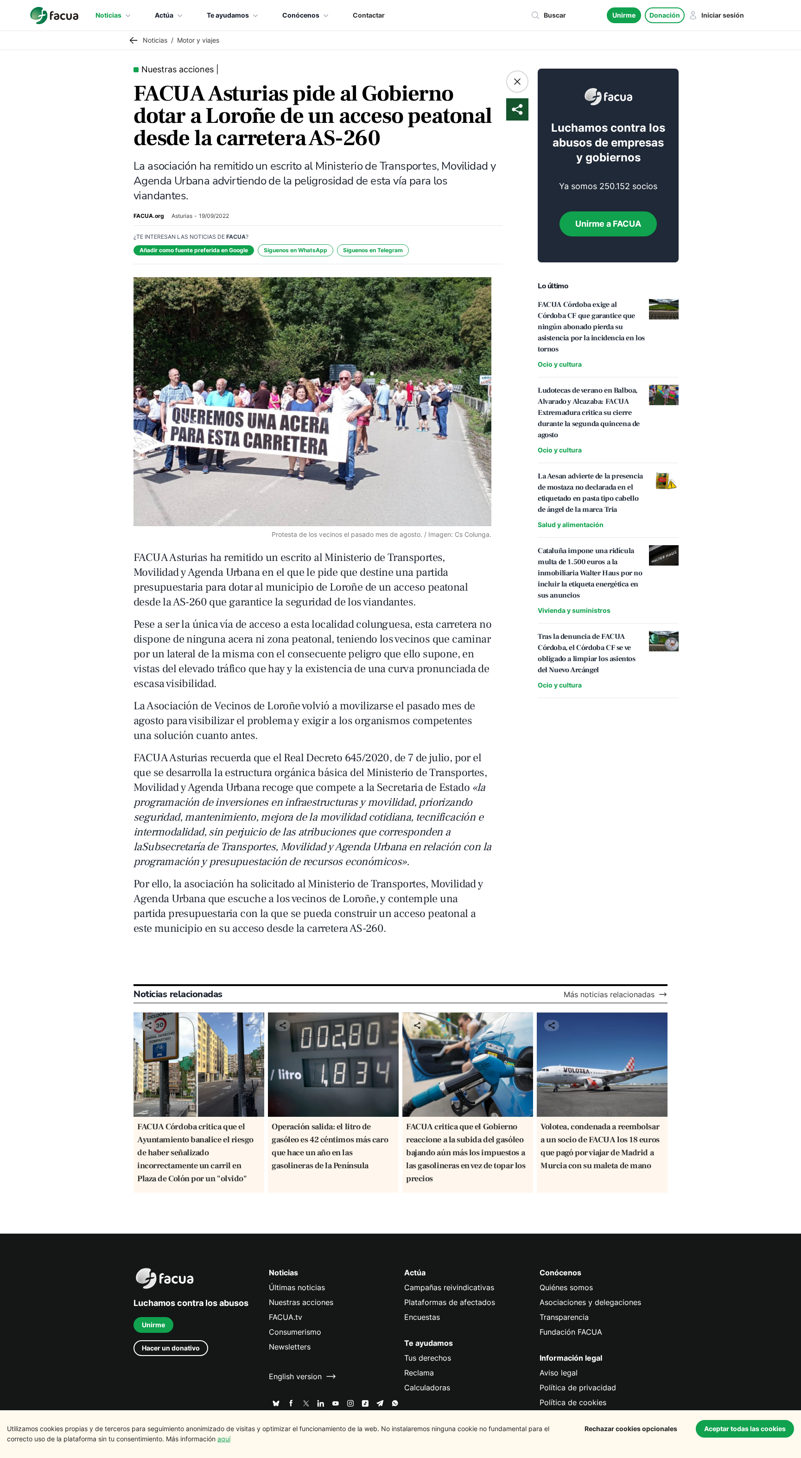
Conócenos (300, 15)
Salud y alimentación (571, 524)
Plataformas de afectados (449, 1302)
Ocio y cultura (560, 364)
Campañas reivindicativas (449, 1287)
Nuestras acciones (301, 1302)
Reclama (419, 1372)
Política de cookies (573, 1402)
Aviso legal (559, 1372)
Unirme (624, 15)
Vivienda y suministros (574, 610)
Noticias (108, 15)
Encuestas (422, 1317)
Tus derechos (427, 1357)
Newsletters (290, 1346)
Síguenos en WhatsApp (295, 250)
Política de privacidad (578, 1387)
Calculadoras (427, 1387)
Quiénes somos (566, 1287)
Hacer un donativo (171, 1348)
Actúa (164, 15)
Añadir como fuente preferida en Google (194, 250)
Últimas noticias (297, 1287)
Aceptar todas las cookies (745, 1429)
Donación (664, 15)
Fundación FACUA (571, 1332)
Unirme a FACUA (608, 224)
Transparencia (564, 1317)
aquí (223, 1439)
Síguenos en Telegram (373, 250)
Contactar (369, 15)
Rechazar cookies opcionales (631, 1429)
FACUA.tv (285, 1317)
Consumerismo (295, 1332)
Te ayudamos (228, 15)
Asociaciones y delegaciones (590, 1302)
